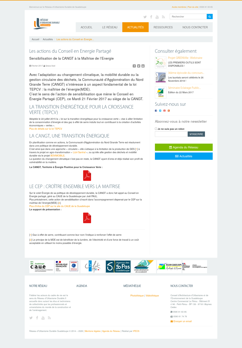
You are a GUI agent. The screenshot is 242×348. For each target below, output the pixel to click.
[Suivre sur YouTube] (164, 110)
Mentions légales (92, 331)
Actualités (135, 27)
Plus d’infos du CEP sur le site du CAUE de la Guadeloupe (59, 206)
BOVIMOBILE (58, 155)
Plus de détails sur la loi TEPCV (45, 128)
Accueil (86, 27)
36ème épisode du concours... (186, 73)
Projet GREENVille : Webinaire (185, 58)
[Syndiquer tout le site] (163, 16)
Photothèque (137, 295)
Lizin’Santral (79, 152)
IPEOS (136, 331)
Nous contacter (195, 27)
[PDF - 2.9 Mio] (87, 217)
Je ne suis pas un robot (170, 128)
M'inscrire (196, 134)
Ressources (163, 27)
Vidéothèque (152, 295)
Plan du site (193, 6)
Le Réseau (109, 27)
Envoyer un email (182, 321)
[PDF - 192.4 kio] (87, 175)
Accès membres (179, 6)
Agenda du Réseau (185, 147)
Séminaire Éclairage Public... (184, 88)
